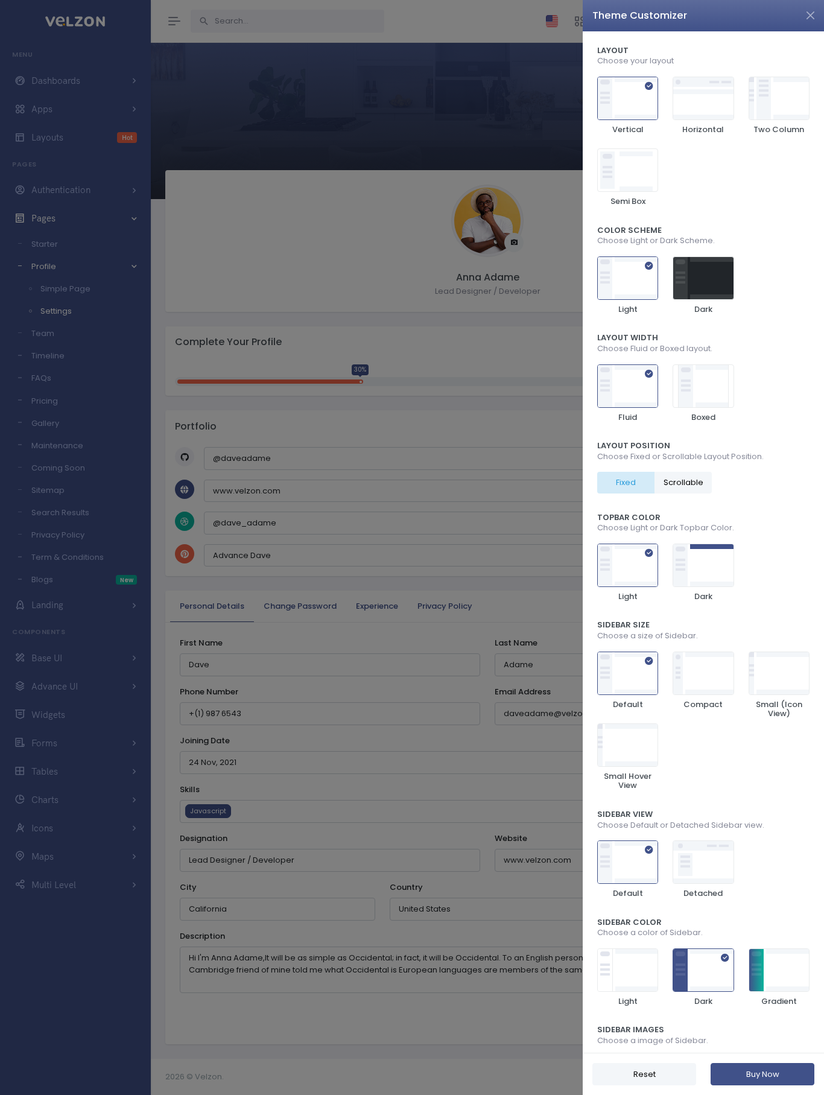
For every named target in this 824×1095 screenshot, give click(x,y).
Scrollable (683, 482)
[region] (703, 542)
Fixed (626, 482)
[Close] (810, 15)
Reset (644, 1074)
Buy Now (762, 1074)
